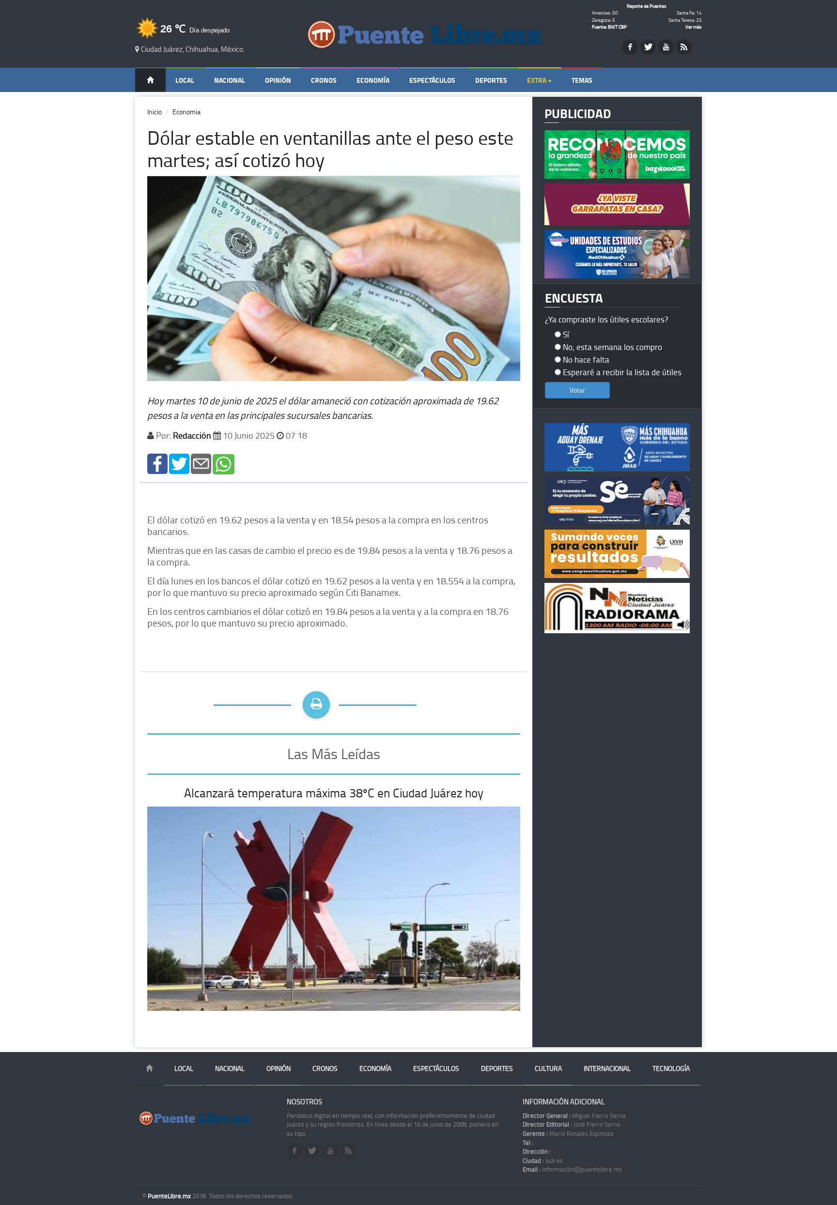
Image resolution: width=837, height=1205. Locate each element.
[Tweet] (179, 463)
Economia (186, 111)
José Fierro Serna (571, 1124)
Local (184, 80)
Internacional (607, 1068)
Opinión (278, 80)
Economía (372, 80)
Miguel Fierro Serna (574, 1115)
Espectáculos (432, 80)
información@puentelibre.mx (572, 1169)
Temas (582, 80)
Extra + (539, 80)
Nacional (229, 80)
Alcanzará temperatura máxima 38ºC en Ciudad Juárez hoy (333, 792)
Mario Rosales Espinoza (568, 1133)
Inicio (154, 111)
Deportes (491, 80)
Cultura (548, 1068)
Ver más (693, 26)
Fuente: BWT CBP (609, 26)
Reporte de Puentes (646, 5)
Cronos (324, 80)
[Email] (201, 463)
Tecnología (671, 1068)
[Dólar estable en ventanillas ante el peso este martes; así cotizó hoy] (157, 463)
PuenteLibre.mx (170, 1195)
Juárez (543, 1160)
